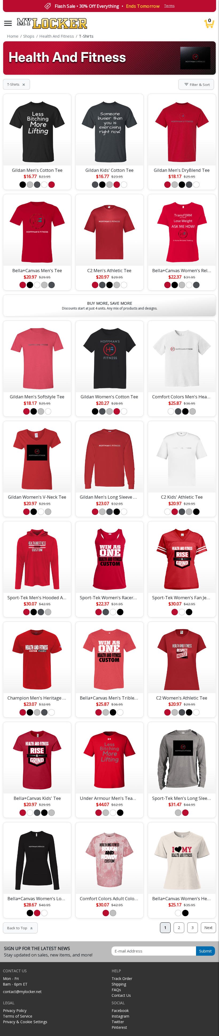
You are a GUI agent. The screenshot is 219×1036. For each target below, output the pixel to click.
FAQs (116, 989)
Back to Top (20, 928)
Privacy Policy (14, 1010)
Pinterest (119, 1027)
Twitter (118, 1021)
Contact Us (121, 995)
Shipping (119, 984)
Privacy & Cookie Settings (25, 1021)
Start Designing (37, 155)
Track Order (122, 978)
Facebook (120, 1010)
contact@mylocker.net (22, 991)
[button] (8, 23)
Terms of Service (17, 1016)
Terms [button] (169, 5)
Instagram (120, 1016)
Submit (205, 951)
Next (208, 927)
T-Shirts (16, 84)
